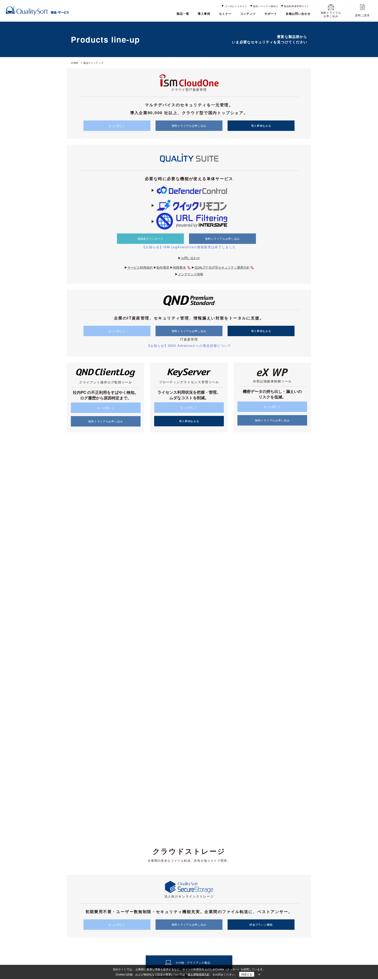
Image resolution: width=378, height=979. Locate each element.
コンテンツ (248, 13)
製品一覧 (183, 13)
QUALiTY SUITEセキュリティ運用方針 (222, 267)
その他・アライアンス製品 (192, 962)
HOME (75, 62)
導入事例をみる (261, 126)
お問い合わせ (190, 258)
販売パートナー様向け (265, 6)
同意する (246, 974)
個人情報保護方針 (199, 974)
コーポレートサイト (236, 6)
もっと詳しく (117, 126)
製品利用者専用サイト (296, 6)
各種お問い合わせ (298, 13)
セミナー (225, 13)
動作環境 (163, 267)
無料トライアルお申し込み (189, 126)
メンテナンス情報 (190, 274)
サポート (270, 13)
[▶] (189, 190)
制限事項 (179, 267)
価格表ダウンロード (150, 239)
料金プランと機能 (261, 924)
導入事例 (204, 13)
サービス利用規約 (140, 267)
